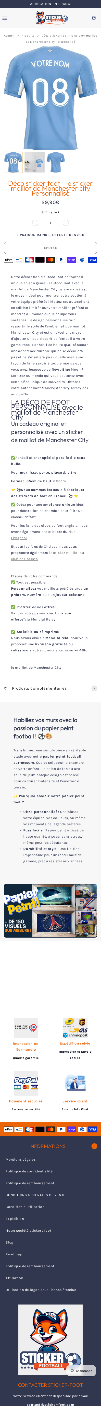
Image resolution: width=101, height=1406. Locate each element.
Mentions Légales (21, 1159)
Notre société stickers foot (28, 1230)
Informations (47, 1146)
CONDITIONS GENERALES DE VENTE (35, 1195)
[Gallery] (50, 110)
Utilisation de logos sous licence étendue (41, 1290)
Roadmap (14, 1254)
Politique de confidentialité (29, 1171)
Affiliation (14, 1278)
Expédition (15, 1219)
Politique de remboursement (30, 1183)
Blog (9, 1242)
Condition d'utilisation (25, 1207)
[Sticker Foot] (50, 17)
